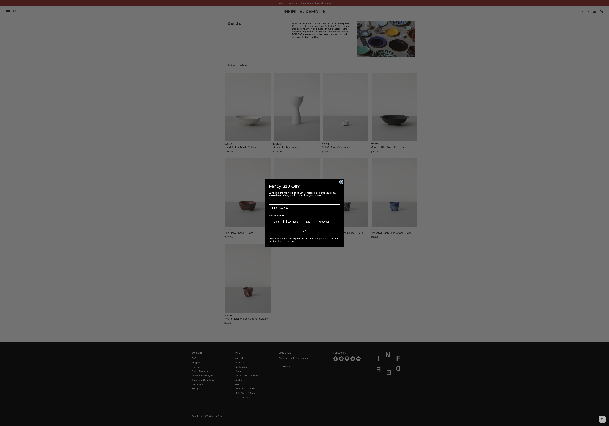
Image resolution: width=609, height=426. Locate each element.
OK (304, 230)
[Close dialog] (341, 182)
